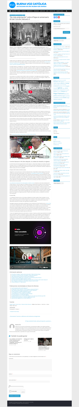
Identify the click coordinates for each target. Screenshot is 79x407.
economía (64, 84)
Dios (64, 83)
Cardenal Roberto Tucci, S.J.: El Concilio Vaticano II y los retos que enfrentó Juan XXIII (28, 296)
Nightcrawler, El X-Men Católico (58, 46)
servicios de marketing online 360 (59, 116)
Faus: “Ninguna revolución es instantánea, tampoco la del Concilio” (25, 281)
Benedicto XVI (56, 81)
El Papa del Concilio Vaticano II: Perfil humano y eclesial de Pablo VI (25, 289)
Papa (66, 91)
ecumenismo (56, 86)
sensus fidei (48, 203)
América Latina (62, 80)
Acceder (54, 139)
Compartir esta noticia (14, 311)
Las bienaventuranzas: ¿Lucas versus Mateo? (61, 51)
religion (63, 95)
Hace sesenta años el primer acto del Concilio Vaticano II (23, 276)
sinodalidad (55, 97)
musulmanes (59, 91)
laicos (58, 89)
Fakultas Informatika (57, 105)
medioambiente (62, 89)
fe (57, 88)
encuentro (63, 86)
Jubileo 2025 (42, 10)
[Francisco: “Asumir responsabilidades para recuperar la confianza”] (45, 338)
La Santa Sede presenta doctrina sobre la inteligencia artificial (61, 117)
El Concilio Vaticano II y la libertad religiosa (20, 294)
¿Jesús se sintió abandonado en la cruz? (60, 56)
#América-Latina (12, 15)
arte (65, 80)
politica (55, 95)
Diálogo (67, 83)
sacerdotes (68, 95)
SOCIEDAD (60, 97)
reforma (60, 95)
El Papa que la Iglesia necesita (29, 339)
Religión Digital (12, 304)
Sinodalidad (36, 10)
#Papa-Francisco (19, 15)
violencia (60, 99)
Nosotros (14, 10)
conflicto (54, 83)
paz (65, 93)
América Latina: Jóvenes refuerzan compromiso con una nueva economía (61, 106)
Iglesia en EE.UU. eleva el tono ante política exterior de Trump (61, 113)
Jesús (47, 10)
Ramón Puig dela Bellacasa (58, 122)
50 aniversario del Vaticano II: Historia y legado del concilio (23, 297)
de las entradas (56, 141)
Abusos (54, 80)
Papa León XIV (30, 10)
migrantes (67, 89)
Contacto (23, 10)
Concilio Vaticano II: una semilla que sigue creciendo (22, 293)
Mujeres (55, 91)
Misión (18, 10)
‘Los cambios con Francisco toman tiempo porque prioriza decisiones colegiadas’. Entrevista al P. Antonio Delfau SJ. (15, 341)
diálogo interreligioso (56, 84)
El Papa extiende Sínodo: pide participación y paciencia (38, 321)
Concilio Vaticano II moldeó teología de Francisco (21, 291)
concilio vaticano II (67, 81)
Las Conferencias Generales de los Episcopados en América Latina (22, 182)
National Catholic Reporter (26, 304)
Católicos (62, 81)
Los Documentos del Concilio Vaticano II (20, 288)
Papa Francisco (58, 93)
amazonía (58, 80)
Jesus (66, 88)
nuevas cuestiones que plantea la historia (17, 64)
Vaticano (55, 99)
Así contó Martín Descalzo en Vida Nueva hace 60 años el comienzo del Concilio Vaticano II (30, 279)
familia (54, 88)
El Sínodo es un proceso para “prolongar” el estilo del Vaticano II (24, 275)
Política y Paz (52, 10)
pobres (67, 93)
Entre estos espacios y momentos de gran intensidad (27, 70)
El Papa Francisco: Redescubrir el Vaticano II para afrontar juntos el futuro (26, 277)
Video (34, 134)
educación (60, 86)
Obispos (63, 91)
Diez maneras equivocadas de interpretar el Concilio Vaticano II (24, 290)
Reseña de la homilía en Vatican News (19, 134)
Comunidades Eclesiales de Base (37, 173)
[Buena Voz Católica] (10, 11)
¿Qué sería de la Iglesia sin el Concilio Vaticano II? (21, 298)
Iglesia (60, 88)
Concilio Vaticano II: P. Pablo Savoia (19, 282)
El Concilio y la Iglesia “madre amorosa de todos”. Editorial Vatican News (26, 274)
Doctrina (61, 84)
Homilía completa (29, 134)
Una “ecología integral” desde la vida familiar (61, 167)
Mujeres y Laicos (59, 10)
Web (10, 385)
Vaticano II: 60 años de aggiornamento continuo (21, 278)
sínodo (64, 97)
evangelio (67, 86)
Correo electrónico (12, 380)
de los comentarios (57, 143)
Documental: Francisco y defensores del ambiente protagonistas (24, 316)
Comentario (11, 358)
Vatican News (18, 304)
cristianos (58, 83)
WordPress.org (56, 144)
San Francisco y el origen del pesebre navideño (61, 59)
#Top (24, 15)
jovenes (55, 89)
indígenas (63, 88)
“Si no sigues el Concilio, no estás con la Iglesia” (21, 292)
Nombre (11, 373)
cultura (62, 83)
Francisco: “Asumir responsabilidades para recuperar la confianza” (43, 348)
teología (67, 97)
